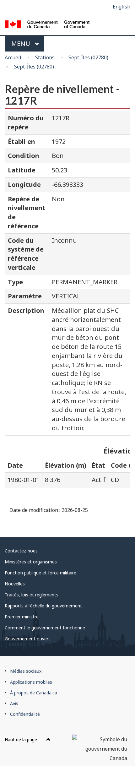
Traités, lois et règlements (31, 595)
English (121, 6)
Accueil (13, 57)
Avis (14, 703)
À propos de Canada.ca (33, 693)
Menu (21, 43)
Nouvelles (15, 584)
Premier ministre (22, 617)
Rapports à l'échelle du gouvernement (43, 606)
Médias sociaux (25, 671)
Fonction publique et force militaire (40, 573)
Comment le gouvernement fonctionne (45, 628)
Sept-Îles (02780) (88, 57)
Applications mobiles (31, 682)
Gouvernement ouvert (27, 639)
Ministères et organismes (31, 562)
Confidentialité (25, 714)
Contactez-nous (21, 551)
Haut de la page (21, 739)
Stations (45, 57)
